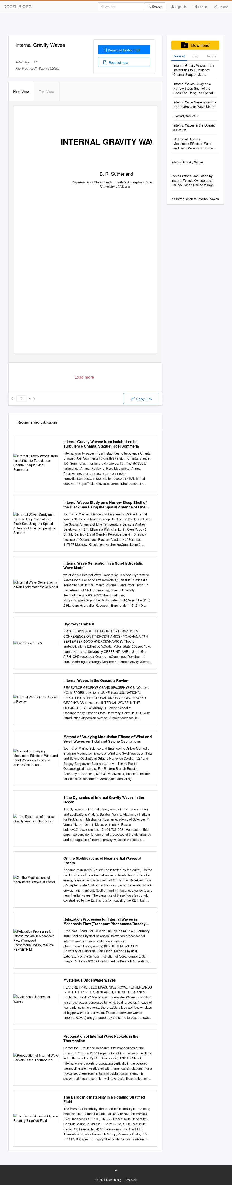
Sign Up (180, 7)
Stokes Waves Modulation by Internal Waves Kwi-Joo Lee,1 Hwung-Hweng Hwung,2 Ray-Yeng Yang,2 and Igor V (192, 180)
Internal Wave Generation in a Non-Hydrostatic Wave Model (103, 565)
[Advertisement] (116, 25)
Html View (21, 91)
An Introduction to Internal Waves (195, 198)
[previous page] (12, 399)
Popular (211, 56)
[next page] (34, 399)
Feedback (131, 1180)
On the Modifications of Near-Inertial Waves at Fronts (102, 860)
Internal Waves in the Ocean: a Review (96, 680)
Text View (47, 91)
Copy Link (143, 399)
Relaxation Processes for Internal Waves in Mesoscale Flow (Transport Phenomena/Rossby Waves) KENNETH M (104, 921)
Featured (179, 56)
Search (156, 6)
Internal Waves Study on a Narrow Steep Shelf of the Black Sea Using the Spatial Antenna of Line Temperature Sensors (105, 504)
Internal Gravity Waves (187, 162)
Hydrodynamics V (78, 624)
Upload (223, 7)
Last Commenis (195, 57)
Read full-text (118, 62)
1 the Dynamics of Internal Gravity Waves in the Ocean (103, 799)
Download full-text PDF (124, 50)
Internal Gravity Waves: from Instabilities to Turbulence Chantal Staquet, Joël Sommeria (101, 443)
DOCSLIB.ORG (17, 6)
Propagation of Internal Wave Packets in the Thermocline (100, 1038)
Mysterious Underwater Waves (89, 980)
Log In (202, 7)
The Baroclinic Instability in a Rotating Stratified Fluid (104, 1099)
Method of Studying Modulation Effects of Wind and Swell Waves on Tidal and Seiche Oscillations (107, 739)
